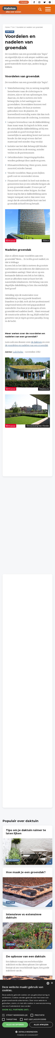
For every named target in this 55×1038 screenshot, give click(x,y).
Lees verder (26, 1006)
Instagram (39, 2)
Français (24, 2)
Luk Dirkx (18, 352)
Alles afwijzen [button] (41, 1024)
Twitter (44, 2)
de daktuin (36, 342)
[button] (27, 1010)
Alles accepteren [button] (15, 1024)
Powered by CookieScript (27, 1035)
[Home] (12, 9)
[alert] (27, 1009)
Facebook (34, 2)
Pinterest (49, 2)
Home (7, 27)
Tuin (13, 27)
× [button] (52, 983)
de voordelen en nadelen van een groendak (26, 345)
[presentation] (27, 845)
